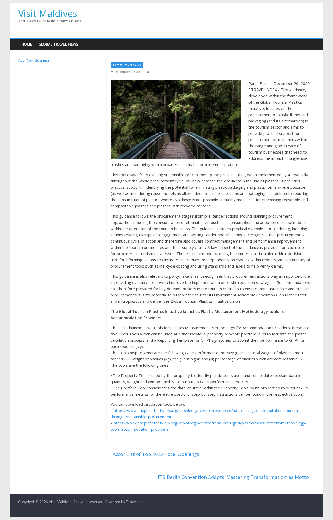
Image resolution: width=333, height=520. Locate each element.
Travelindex (135, 501)
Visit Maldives (48, 13)
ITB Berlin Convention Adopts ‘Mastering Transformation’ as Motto (236, 477)
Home (26, 44)
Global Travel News (58, 44)
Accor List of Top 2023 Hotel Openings (153, 454)
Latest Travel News (127, 65)
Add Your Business (34, 60)
